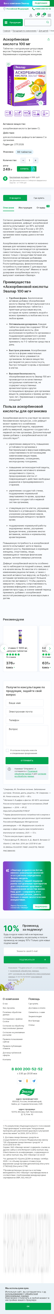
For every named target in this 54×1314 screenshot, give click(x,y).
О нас (5, 1004)
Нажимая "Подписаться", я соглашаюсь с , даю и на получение (29, 974)
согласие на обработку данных (30, 775)
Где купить (33, 1004)
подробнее (41, 3)
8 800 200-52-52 (43, 9)
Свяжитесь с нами (36, 1012)
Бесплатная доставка (19, 177)
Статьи (31, 1025)
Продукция (15, 22)
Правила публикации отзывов (12, 1047)
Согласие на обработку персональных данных (13, 1027)
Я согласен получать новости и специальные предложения (23, 751)
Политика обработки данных (12, 1013)
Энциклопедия (35, 1016)
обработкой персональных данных (21, 1295)
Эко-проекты (9, 1008)
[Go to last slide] (4, 648)
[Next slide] (50, 648)
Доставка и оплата (36, 1008)
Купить (24, 169)
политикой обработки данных (24, 971)
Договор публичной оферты (12, 1054)
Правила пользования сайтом (12, 1040)
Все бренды (34, 1021)
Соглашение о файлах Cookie (13, 1020)
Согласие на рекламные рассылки (14, 1033)
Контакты (7, 1059)
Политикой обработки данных (26, 772)
